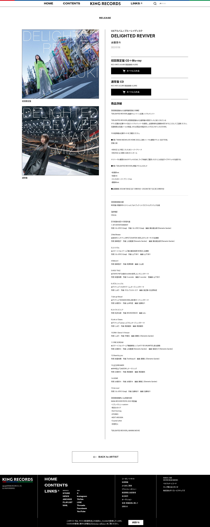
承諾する (136, 522)
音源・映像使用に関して (130, 503)
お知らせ (125, 506)
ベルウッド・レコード (170, 483)
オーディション (127, 499)
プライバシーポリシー (129, 489)
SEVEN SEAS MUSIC (170, 480)
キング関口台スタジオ (170, 487)
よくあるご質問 (127, 486)
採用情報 (125, 482)
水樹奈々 (116, 42)
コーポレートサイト (128, 479)
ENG (164, 3)
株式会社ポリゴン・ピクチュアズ (174, 490)
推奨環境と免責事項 (129, 493)
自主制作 (125, 496)
